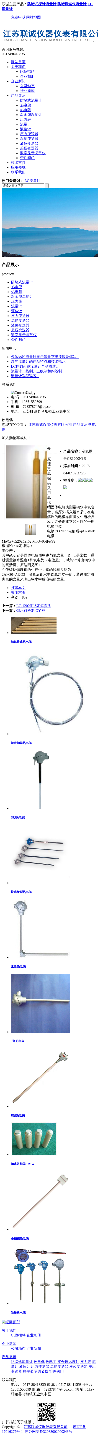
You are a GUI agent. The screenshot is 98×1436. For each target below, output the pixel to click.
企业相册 (27, 76)
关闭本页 (18, 592)
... (45, 357)
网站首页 (18, 62)
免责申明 (18, 17)
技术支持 (18, 163)
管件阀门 (27, 158)
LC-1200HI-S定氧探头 (33, 606)
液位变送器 (29, 143)
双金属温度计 (31, 115)
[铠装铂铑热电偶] (53, 734)
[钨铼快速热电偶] (34, 633)
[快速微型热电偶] (40, 883)
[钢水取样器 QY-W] (34, 1154)
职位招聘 (27, 71)
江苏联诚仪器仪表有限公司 (50, 424)
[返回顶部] (11, 1322)
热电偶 (25, 105)
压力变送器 (29, 134)
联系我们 (18, 172)
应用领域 (18, 167)
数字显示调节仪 (33, 153)
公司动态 (27, 86)
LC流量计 (32, 181)
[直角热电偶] (40, 957)
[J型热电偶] (40, 1032)
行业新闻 (27, 91)
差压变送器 (29, 148)
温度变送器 (29, 139)
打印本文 (18, 588)
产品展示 (18, 95)
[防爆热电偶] (40, 1303)
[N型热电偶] (40, 808)
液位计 (25, 129)
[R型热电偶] (40, 1106)
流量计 (25, 124)
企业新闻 (18, 81)
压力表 (25, 119)
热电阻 (25, 110)
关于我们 (18, 67)
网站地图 (33, 17)
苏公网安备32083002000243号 (48, 1431)
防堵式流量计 (31, 100)
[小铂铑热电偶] (40, 1229)
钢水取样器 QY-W (30, 610)
